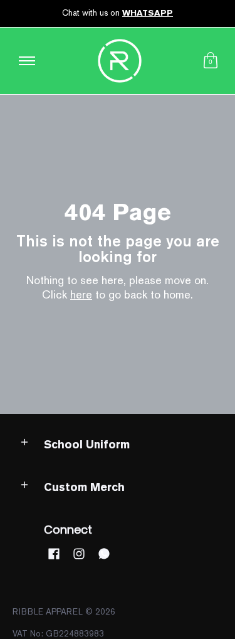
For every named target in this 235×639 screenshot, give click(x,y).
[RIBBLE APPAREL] (119, 61)
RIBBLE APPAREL (48, 611)
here (81, 294)
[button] (210, 61)
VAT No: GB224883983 (58, 633)
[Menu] (26, 61)
